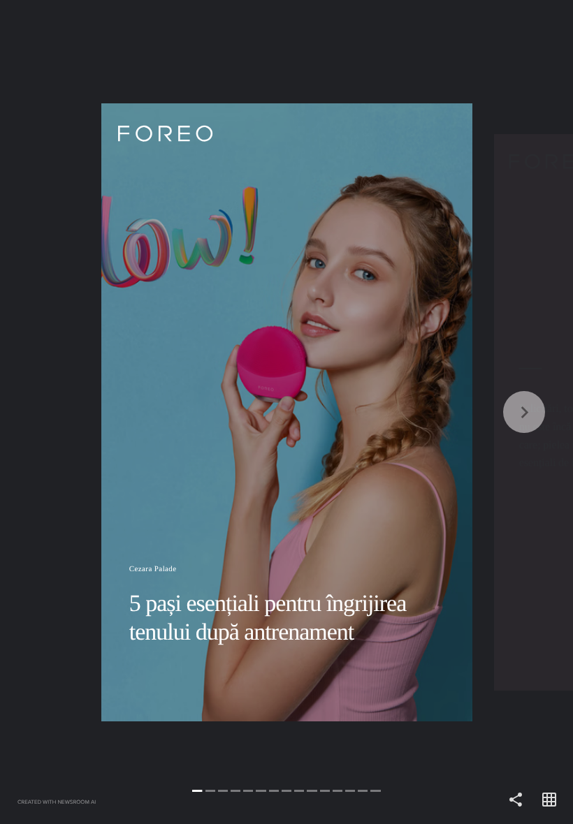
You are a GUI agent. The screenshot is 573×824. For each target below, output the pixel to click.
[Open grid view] (549, 800)
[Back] (143, 412)
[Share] (515, 800)
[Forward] (429, 412)
